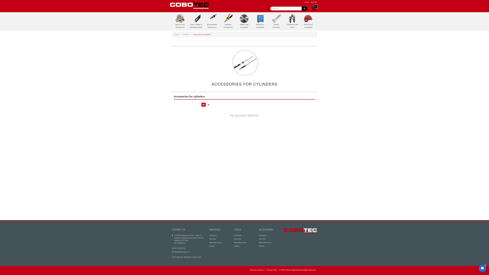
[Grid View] (203, 105)
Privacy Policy (272, 270)
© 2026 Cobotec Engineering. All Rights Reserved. (297, 270)
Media (212, 246)
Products (186, 34)
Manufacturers (215, 242)
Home (176, 34)
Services (212, 239)
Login (306, 2)
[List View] (208, 105)
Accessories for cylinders (202, 34)
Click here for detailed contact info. (187, 257)
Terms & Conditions (257, 270)
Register (314, 2)
